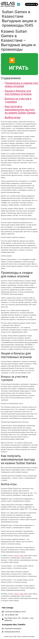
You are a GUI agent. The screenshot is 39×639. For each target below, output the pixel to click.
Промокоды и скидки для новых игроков (21, 84)
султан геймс (19, 555)
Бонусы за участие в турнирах (18, 100)
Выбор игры (13, 117)
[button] (18, 4)
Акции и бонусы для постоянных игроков (18, 92)
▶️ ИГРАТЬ (19, 64)
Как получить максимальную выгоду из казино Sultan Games (20, 109)
